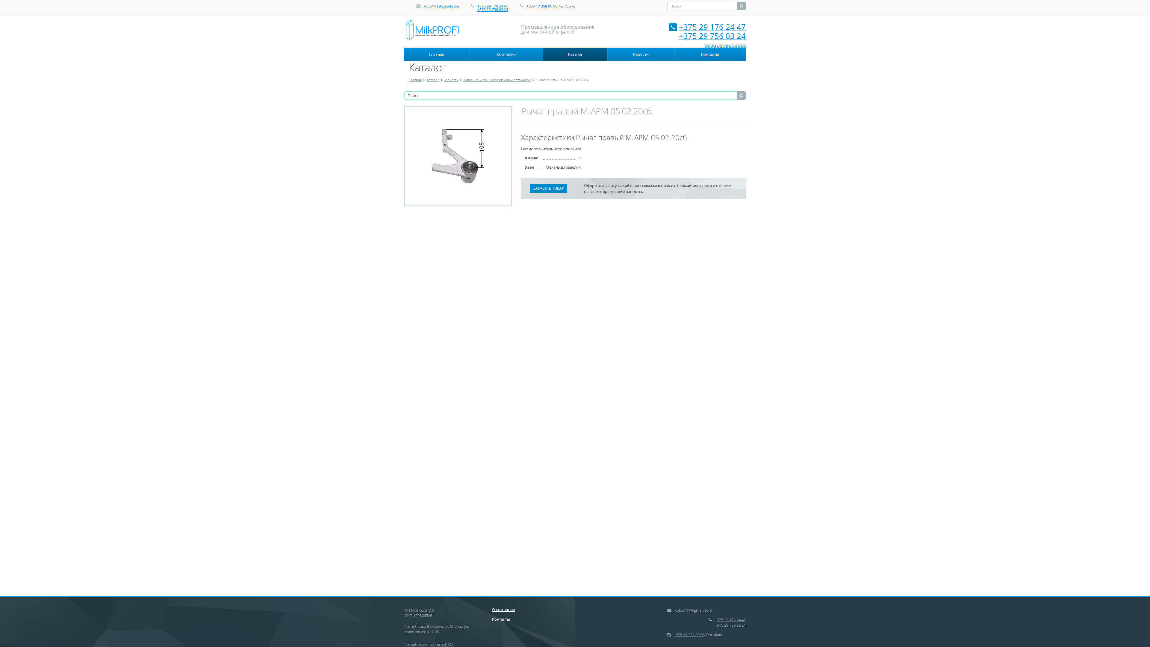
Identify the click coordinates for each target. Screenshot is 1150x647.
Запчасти (451, 80)
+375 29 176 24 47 (492, 6)
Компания (506, 54)
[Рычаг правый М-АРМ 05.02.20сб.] (458, 156)
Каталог (575, 54)
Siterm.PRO (442, 644)
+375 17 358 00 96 (541, 6)
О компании (503, 609)
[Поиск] (741, 6)
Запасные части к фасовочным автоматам (497, 80)
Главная (436, 54)
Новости (641, 54)
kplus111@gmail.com (441, 6)
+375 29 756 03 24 (492, 9)
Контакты (710, 54)
